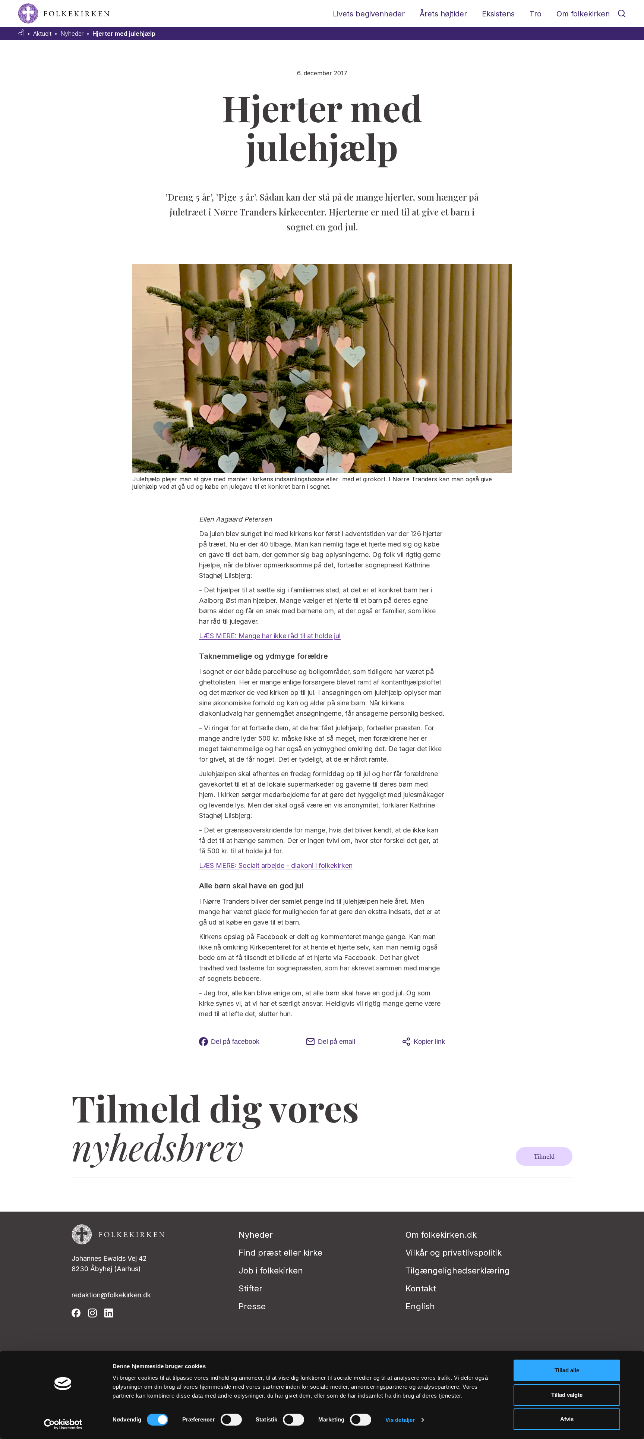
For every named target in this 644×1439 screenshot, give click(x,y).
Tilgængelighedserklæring (457, 1270)
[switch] (231, 1420)
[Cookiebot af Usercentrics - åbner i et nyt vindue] (63, 1424)
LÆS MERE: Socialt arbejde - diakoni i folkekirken (276, 865)
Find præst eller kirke (280, 1252)
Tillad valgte (567, 1395)
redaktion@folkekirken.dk (111, 1295)
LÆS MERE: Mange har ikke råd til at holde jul (270, 636)
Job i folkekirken (271, 1270)
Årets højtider (443, 13)
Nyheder (71, 33)
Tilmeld (544, 1156)
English (420, 1306)
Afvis (567, 1419)
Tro (536, 13)
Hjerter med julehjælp (123, 33)
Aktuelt (42, 33)
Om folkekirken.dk (441, 1234)
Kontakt (420, 1288)
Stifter (250, 1288)
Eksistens (498, 13)
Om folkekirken (583, 13)
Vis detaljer (400, 1420)
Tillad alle (567, 1370)
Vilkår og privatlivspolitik (453, 1252)
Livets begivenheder (369, 13)
